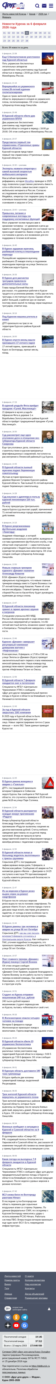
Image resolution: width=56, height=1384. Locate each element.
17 (27, 37)
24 (9, 41)
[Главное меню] (51, 5)
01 (4, 33)
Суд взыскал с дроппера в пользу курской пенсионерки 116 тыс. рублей (21, 499)
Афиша (8, 1294)
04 (18, 33)
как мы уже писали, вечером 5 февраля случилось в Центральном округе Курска (21, 936)
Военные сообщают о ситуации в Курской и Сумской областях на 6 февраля (20, 1129)
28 (27, 41)
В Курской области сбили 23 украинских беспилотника (17, 1043)
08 (36, 33)
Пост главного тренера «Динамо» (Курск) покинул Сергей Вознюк (20, 960)
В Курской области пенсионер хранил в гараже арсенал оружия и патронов (20, 609)
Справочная (10, 1298)
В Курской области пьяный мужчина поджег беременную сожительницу (18, 470)
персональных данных (14, 1372)
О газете (29, 1276)
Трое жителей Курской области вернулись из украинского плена (20, 1095)
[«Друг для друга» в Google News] (24, 1325)
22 (49, 37)
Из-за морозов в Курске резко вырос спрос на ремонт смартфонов (18, 894)
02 (9, 33)
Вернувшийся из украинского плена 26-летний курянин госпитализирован (18, 89)
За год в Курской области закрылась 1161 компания (16, 711)
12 (4, 37)
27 (22, 41)
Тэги (6, 1288)
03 (13, 33)
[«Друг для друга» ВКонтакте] (7, 1317)
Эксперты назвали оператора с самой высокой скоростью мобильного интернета (19, 171)
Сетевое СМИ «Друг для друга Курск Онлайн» (26, 1351)
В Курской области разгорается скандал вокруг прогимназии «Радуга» (19, 813)
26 (18, 41)
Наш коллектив (33, 1284)
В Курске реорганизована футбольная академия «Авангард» (16, 529)
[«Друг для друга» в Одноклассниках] (16, 1317)
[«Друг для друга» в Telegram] (24, 1317)
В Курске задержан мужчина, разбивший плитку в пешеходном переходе (20, 251)
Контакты (30, 1288)
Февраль (6, 17)
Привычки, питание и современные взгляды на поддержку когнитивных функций (21, 216)
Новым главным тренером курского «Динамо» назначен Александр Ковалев (18, 570)
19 (36, 37)
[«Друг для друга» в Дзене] (7, 1325)
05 (22, 33)
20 (40, 37)
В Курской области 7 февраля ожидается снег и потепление (18, 681)
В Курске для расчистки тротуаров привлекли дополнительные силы (15, 281)
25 (13, 41)
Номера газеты (12, 1280)
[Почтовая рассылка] (44, 5)
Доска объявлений (34, 1294)
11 (49, 33)
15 (18, 37)
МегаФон (29, 181)
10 (45, 33)
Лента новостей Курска (14, 14)
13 (9, 37)
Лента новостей (12, 1276)
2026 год (42, 14)
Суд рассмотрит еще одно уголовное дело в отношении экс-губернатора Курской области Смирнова (21, 439)
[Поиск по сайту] (37, 5)
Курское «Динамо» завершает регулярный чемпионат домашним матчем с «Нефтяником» (18, 646)
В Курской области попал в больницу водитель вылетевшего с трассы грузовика (21, 855)
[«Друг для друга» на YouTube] (16, 1325)
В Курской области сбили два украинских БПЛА (18, 117)
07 (31, 33)
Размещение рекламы (36, 1298)
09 (40, 33)
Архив (32, 14)
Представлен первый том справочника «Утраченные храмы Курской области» (20, 145)
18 (31, 37)
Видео (7, 1284)
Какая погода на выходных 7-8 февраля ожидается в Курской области (19, 1162)
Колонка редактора (35, 1280)
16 (22, 37)
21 (45, 37)
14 (13, 37)
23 (4, 41)
